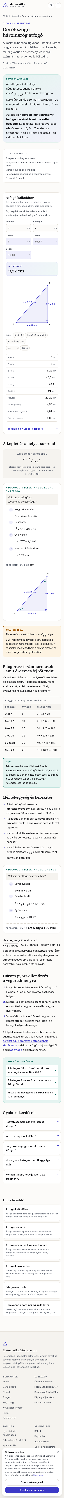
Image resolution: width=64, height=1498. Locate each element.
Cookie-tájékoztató (44, 1446)
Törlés (25, 348)
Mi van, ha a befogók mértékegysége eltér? (27, 1162)
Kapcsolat (39, 1436)
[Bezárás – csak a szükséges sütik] (58, 1451)
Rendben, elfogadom (32, 1490)
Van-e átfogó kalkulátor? (20, 1136)
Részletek (38, 1475)
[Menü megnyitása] (58, 5)
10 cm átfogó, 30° (16, 341)
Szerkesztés (9, 1418)
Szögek (7, 1397)
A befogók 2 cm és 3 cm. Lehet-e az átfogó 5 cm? (29, 1082)
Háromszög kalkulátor (45, 1387)
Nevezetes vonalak (13, 1407)
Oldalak (15, 16)
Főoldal (6, 16)
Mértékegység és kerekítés (20, 169)
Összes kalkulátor (43, 1381)
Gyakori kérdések (15, 178)
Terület (6, 1381)
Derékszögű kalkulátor (46, 1392)
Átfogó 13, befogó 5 (36, 335)
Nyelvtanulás (9, 1445)
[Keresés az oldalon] (51, 5)
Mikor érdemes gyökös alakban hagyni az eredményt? (30, 1094)
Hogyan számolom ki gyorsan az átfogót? (24, 1124)
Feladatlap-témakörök (14, 1440)
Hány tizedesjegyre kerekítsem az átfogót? (26, 1148)
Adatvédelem (41, 1441)
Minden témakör (43, 1402)
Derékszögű (9, 1387)
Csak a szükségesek (32, 1482)
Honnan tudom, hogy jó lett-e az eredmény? (25, 1176)
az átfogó (16, 1049)
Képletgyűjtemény (44, 1397)
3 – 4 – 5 (18, 335)
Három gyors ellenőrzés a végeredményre (28, 174)
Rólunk (37, 1431)
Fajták (6, 1413)
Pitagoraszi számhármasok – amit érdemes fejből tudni (32, 164)
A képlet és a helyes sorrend (21, 158)
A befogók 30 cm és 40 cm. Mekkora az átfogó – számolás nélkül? (29, 1070)
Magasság (8, 1402)
